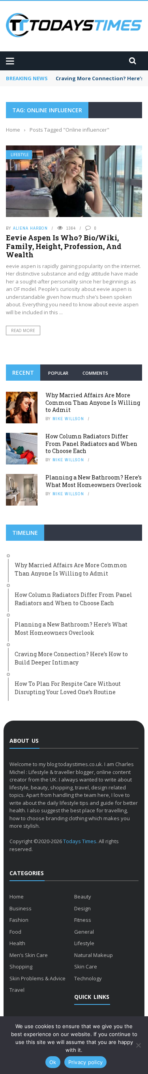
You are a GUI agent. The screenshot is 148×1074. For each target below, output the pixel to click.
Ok (52, 1062)
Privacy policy (85, 1062)
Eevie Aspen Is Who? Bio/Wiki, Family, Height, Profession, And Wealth (64, 246)
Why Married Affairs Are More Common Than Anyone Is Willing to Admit (92, 402)
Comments (95, 373)
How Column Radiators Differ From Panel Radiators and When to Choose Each (91, 443)
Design (82, 908)
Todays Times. (80, 841)
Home (16, 896)
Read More (23, 330)
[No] (138, 1045)
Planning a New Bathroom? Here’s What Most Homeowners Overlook (93, 481)
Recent (23, 372)
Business (20, 908)
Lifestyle (20, 154)
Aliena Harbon (30, 228)
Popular (58, 373)
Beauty (82, 896)
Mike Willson (68, 418)
